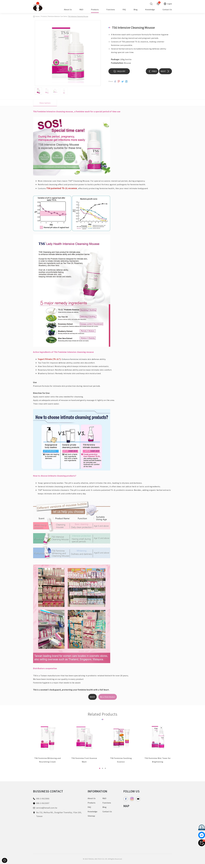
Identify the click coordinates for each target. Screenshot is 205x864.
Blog (135, 10)
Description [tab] (45, 103)
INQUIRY (121, 71)
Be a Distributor (107, 697)
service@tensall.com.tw (46, 807)
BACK (92, 697)
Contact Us (167, 10)
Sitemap (91, 816)
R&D (81, 10)
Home (37, 16)
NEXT (163, 71)
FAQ (124, 10)
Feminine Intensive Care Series (57, 16)
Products (95, 10)
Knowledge (150, 10)
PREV (154, 71)
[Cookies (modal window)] (4, 860)
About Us (68, 10)
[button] (99, 768)
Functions (110, 10)
